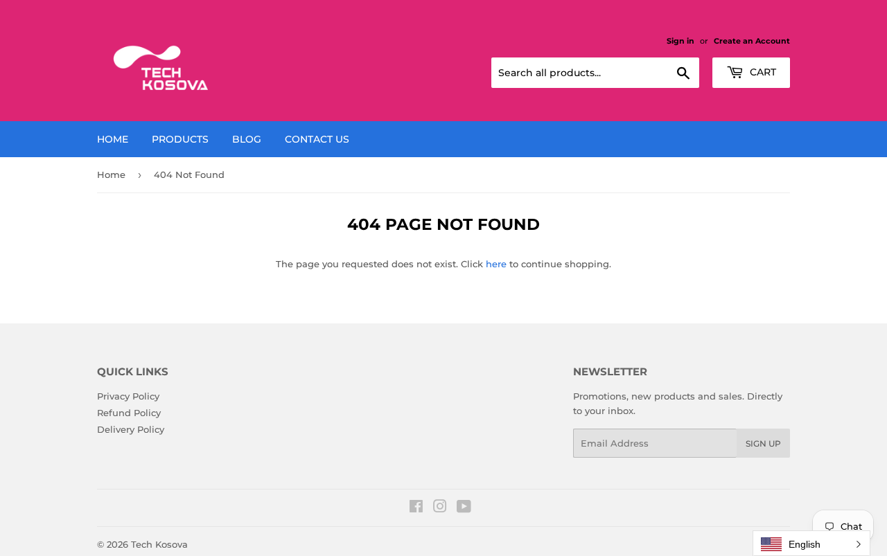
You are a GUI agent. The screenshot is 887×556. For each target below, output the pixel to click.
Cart (761, 72)
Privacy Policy (128, 396)
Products (180, 139)
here (496, 263)
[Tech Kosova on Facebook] (416, 508)
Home (112, 139)
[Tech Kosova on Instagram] (440, 508)
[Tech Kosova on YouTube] (464, 508)
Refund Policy (129, 412)
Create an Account (752, 41)
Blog (246, 139)
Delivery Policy (130, 429)
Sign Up (763, 443)
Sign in (680, 41)
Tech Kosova (159, 544)
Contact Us (317, 139)
